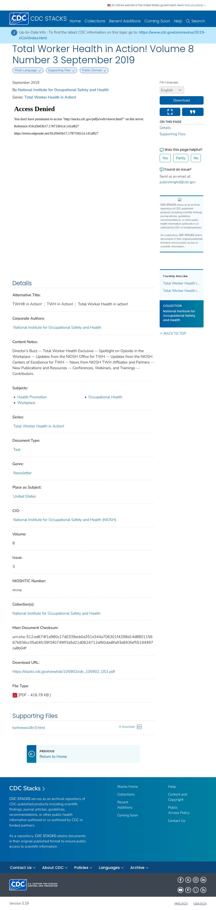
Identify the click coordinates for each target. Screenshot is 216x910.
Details (165, 127)
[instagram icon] (195, 879)
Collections (95, 21)
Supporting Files (172, 134)
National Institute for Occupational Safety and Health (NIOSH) (64, 519)
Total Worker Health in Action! (50, 97)
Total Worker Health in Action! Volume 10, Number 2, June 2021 (181, 283)
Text (16, 449)
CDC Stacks (25, 788)
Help (178, 21)
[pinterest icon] (188, 890)
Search (198, 21)
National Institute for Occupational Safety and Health (63, 89)
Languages (109, 867)
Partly (181, 158)
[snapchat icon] (195, 890)
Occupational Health (105, 397)
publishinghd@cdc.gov (178, 182)
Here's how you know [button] (190, 5)
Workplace (26, 402)
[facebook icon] (180, 879)
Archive (137, 867)
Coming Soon (157, 21)
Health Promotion (32, 397)
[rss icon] (203, 890)
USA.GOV (200, 903)
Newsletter (22, 472)
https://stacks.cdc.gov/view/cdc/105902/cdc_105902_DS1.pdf (63, 671)
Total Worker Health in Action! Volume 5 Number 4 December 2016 (181, 290)
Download (128, 727)
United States (24, 496)
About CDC (53, 867)
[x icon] (188, 879)
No (196, 158)
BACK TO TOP (175, 333)
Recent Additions (125, 21)
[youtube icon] (180, 890)
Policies (81, 867)
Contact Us (176, 820)
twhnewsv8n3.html (28, 727)
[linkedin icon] (203, 879)
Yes (165, 158)
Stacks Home (127, 786)
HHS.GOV (181, 903)
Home (75, 21)
